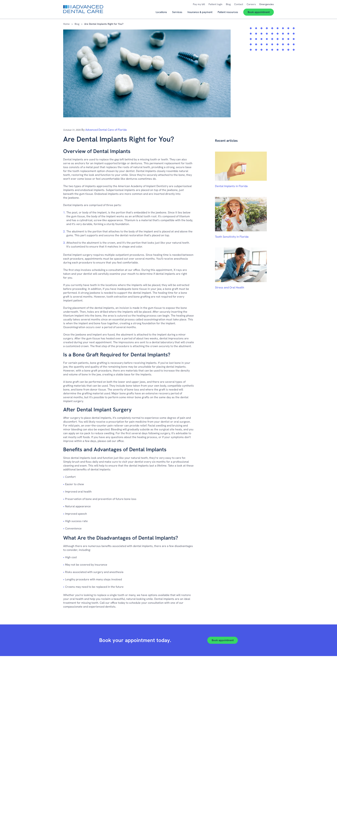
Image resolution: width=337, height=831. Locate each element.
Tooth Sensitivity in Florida (232, 237)
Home (66, 23)
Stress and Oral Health (229, 287)
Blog (77, 23)
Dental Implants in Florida (231, 186)
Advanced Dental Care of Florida (106, 130)
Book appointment (223, 640)
